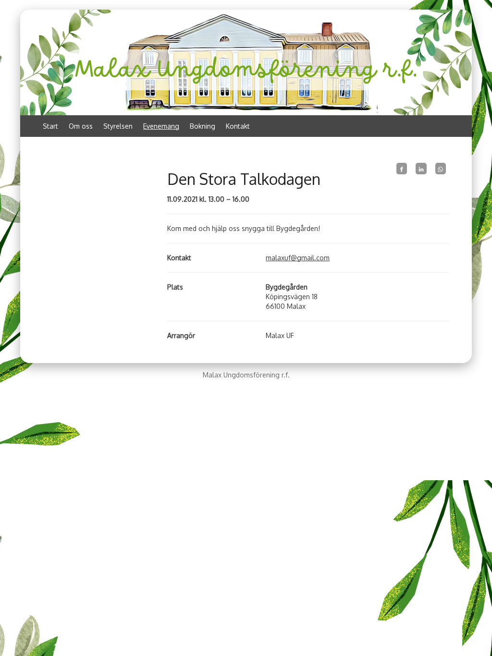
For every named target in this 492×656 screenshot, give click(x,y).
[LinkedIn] (421, 168)
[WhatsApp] (440, 168)
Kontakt (238, 126)
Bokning (202, 126)
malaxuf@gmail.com (298, 258)
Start (50, 126)
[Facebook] (401, 168)
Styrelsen (118, 126)
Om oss (81, 126)
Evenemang (161, 126)
